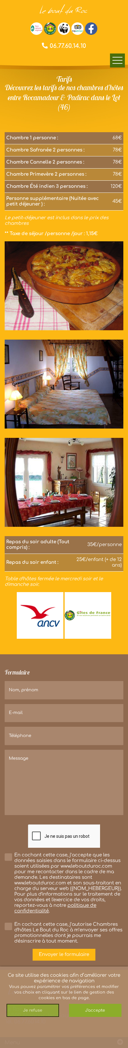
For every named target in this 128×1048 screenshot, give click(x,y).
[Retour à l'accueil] (64, 9)
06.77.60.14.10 (67, 46)
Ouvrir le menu (117, 60)
